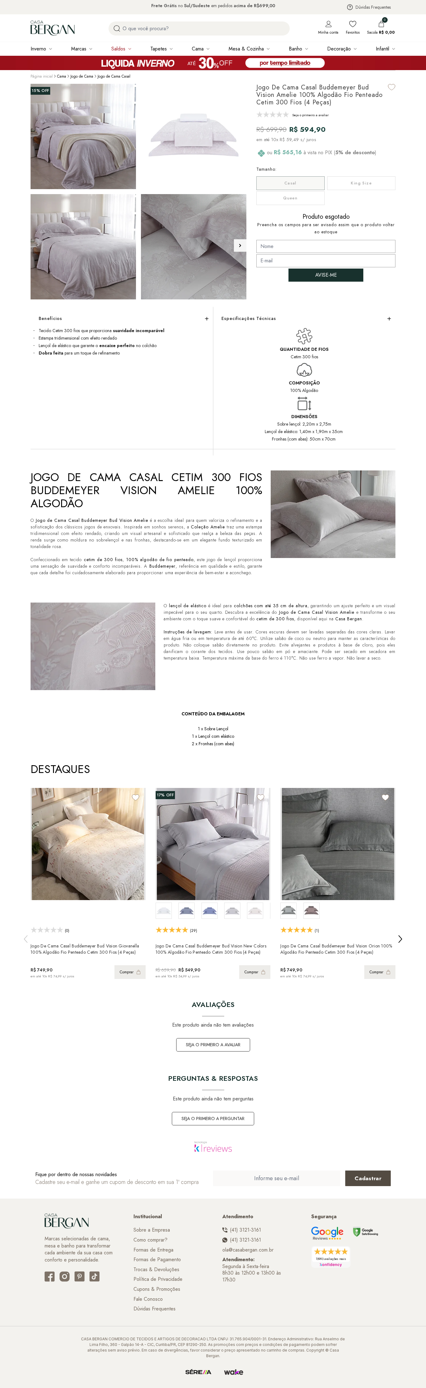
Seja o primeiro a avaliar (213, 1045)
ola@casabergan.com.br (248, 1250)
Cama (198, 48)
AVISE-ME (326, 275)
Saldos (118, 48)
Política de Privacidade (157, 1279)
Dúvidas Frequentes (373, 7)
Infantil (382, 48)
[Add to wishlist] (391, 87)
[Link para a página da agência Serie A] (198, 1372)
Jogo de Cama (81, 76)
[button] (240, 245)
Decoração (339, 48)
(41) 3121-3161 (245, 1230)
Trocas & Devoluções (156, 1269)
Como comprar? (150, 1240)
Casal (290, 183)
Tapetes (158, 48)
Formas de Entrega (153, 1250)
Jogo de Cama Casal (114, 76)
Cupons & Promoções (156, 1289)
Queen (290, 198)
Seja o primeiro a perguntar (213, 1118)
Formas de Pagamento (157, 1259)
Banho (295, 48)
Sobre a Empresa (151, 1230)
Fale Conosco (148, 1299)
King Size (361, 183)
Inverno (38, 48)
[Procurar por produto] (117, 28)
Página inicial (42, 76)
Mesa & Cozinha (246, 48)
